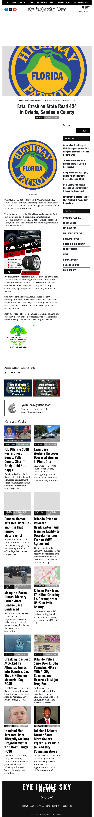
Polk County (11, 2)
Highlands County (72, 238)
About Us (40, 805)
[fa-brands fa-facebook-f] (6, 9)
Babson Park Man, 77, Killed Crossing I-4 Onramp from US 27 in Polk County (47, 598)
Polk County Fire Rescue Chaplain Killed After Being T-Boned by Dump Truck (75, 187)
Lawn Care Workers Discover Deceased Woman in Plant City (46, 455)
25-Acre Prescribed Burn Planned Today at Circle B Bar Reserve (74, 163)
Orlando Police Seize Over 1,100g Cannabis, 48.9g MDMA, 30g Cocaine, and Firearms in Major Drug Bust (46, 671)
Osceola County (26, 2)
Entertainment (70, 222)
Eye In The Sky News (20, 512)
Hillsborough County (46, 2)
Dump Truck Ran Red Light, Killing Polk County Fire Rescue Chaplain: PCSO (75, 175)
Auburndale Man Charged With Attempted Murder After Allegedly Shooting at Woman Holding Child (76, 150)
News (47, 117)
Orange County (64, 2)
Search (66, 125)
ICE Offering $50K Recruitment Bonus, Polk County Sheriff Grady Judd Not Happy (16, 459)
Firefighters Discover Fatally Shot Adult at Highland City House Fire (75, 200)
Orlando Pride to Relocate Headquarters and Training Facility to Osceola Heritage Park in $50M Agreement (47, 531)
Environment (69, 228)
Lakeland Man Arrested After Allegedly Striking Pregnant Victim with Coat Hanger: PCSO (16, 741)
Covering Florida (81, 2)
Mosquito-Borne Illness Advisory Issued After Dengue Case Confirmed (15, 600)
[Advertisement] (47, 28)
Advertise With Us (53, 805)
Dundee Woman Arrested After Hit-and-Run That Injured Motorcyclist (17, 527)
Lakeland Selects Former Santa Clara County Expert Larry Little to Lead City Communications (46, 741)
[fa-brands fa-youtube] (15, 9)
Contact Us (67, 805)
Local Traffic (70, 249)
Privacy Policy (28, 805)
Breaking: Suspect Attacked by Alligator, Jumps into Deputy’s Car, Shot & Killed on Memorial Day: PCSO (17, 671)
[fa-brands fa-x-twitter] (10, 9)
